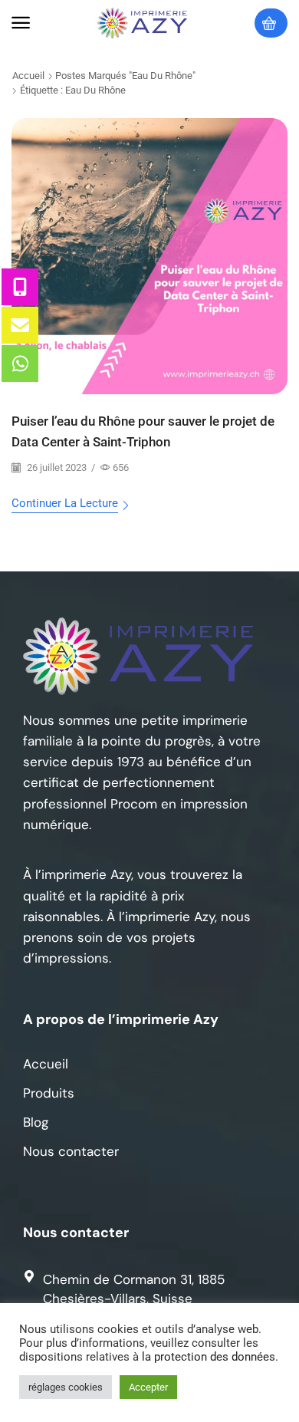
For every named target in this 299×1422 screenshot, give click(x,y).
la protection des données (208, 1357)
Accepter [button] (148, 1387)
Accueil (28, 75)
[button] (21, 23)
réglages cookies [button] (65, 1387)
